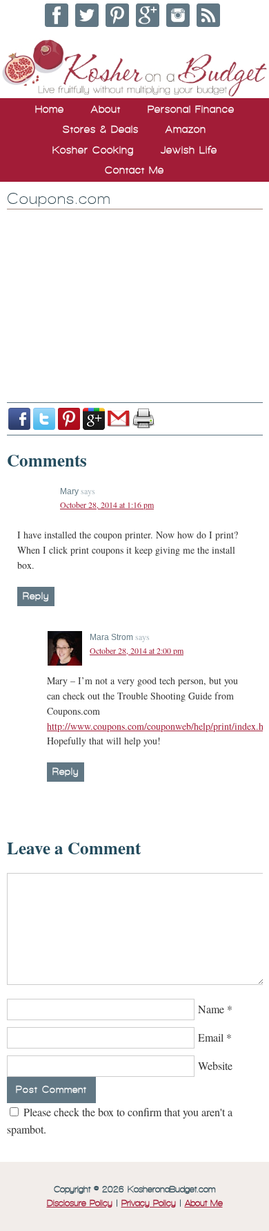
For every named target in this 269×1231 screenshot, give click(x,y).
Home (49, 109)
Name (211, 1009)
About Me (204, 1203)
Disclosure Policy (79, 1203)
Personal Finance (191, 109)
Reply (36, 596)
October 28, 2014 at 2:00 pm (136, 650)
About (106, 109)
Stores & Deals (101, 129)
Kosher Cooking (93, 150)
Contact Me (134, 170)
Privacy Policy (148, 1203)
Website (215, 1065)
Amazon (186, 129)
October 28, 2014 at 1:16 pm (107, 504)
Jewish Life (189, 150)
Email (210, 1037)
